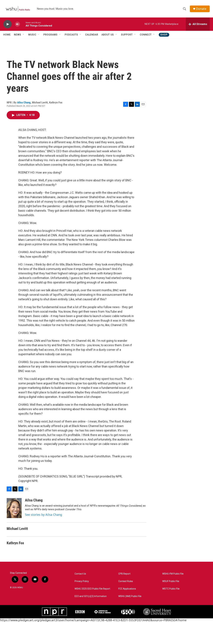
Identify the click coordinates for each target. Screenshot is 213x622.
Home (7, 34)
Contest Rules (125, 581)
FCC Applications (127, 589)
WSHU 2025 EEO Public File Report (92, 589)
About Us (108, 34)
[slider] (22, 24)
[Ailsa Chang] (14, 508)
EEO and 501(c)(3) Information (91, 596)
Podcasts (71, 34)
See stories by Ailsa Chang (43, 515)
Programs (50, 34)
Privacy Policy (82, 581)
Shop (164, 34)
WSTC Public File (171, 589)
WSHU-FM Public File (173, 574)
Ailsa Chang (24, 102)
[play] (7, 24)
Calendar (91, 34)
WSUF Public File (170, 581)
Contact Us (80, 574)
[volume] (17, 24)
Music (32, 34)
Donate (201, 8)
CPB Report (124, 574)
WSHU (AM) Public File (129, 596)
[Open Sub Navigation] (23, 34)
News (17, 34)
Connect (146, 34)
